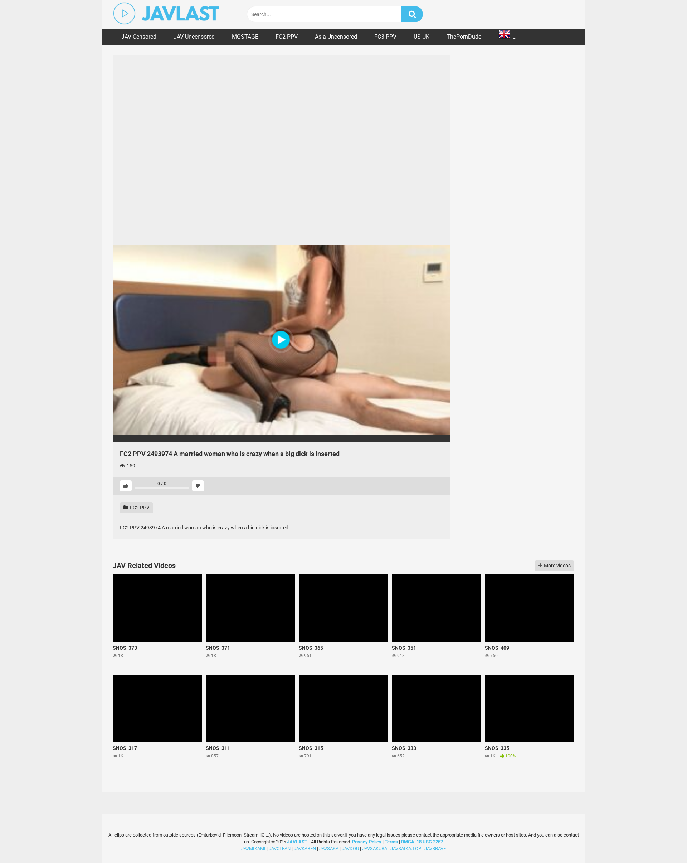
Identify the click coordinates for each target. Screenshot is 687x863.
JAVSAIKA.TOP (405, 848)
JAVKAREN (305, 848)
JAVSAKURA (374, 848)
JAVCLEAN (280, 848)
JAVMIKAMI (253, 848)
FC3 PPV (385, 36)
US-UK (421, 36)
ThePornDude (464, 36)
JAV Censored (138, 36)
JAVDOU (350, 848)
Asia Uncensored (336, 36)
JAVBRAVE (435, 848)
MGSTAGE (245, 36)
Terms (392, 841)
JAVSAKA (328, 848)
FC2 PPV (287, 36)
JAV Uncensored (194, 36)
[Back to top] (663, 841)
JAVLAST (297, 841)
